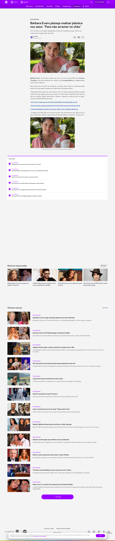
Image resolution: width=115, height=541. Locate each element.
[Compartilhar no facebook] (79, 37)
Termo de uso (57, 532)
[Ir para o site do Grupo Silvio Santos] (13, 532)
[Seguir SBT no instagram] (94, 531)
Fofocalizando (34, 19)
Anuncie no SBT (49, 528)
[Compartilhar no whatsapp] (75, 37)
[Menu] (108, 2)
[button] (19, 280)
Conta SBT (100, 2)
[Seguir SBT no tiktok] (99, 531)
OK (100, 535)
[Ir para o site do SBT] (25, 532)
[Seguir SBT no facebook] (89, 531)
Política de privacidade (63, 528)
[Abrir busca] (91, 2)
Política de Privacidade (40, 536)
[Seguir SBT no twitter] (104, 531)
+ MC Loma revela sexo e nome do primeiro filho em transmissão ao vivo (53, 102)
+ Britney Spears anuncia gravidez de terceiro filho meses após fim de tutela (55, 106)
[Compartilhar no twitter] (83, 37)
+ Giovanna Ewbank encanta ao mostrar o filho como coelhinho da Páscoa (54, 109)
